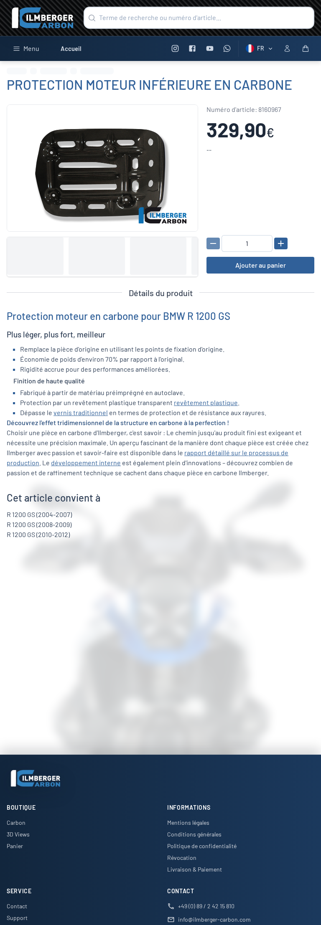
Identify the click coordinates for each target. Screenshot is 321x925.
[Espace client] (287, 48)
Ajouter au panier (260, 265)
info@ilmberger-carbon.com (214, 919)
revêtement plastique (206, 402)
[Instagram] (175, 49)
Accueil (71, 48)
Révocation (181, 857)
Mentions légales (188, 822)
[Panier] (305, 48)
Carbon (16, 822)
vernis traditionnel (81, 412)
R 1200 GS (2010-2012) (38, 534)
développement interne (86, 462)
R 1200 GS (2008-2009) (39, 524)
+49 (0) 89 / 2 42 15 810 (206, 906)
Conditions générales (194, 834)
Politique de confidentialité (202, 845)
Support (17, 917)
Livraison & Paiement (194, 869)
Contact (17, 906)
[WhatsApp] (227, 49)
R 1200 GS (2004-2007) (39, 514)
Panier (15, 845)
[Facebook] (192, 49)
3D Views (18, 834)
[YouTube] (209, 49)
